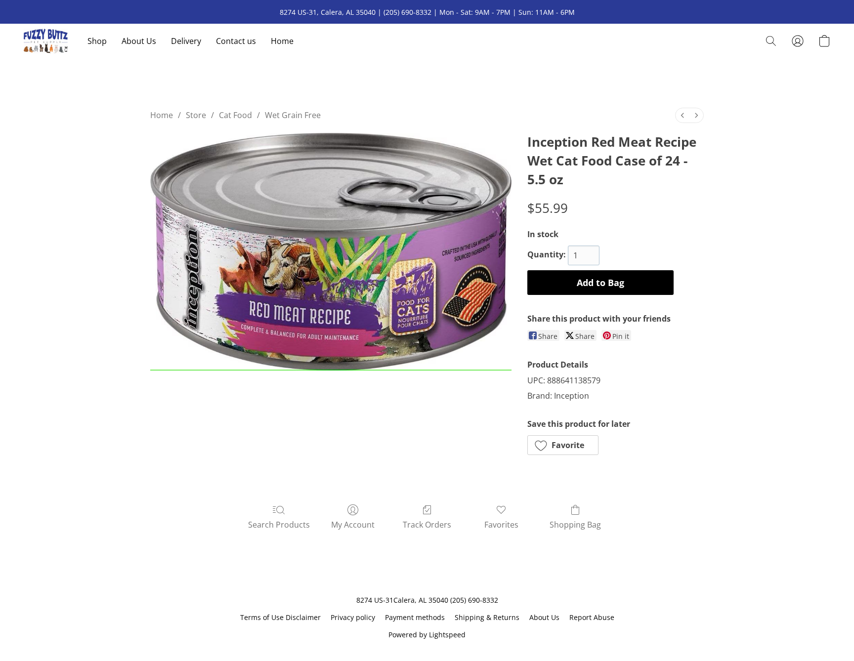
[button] (46, 41)
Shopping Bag (575, 524)
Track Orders (427, 524)
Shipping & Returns (487, 617)
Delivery (186, 41)
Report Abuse (591, 617)
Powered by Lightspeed (427, 634)
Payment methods (415, 617)
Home (282, 41)
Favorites (501, 524)
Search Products (279, 524)
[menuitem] (682, 115)
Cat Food (235, 115)
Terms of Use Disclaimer (280, 617)
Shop (97, 41)
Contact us (236, 41)
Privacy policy (353, 617)
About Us (139, 41)
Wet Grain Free (293, 115)
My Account (353, 524)
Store (196, 115)
